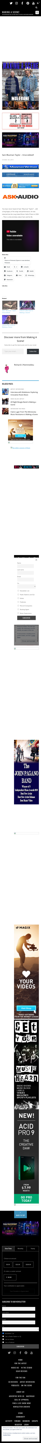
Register (18, 1424)
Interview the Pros (18, 409)
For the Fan (20, 1377)
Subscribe (33, 351)
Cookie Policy (7, 1435)
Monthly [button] (20, 1248)
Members (26, 1421)
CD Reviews (13, 1382)
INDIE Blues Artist (17, 399)
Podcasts (15, 1385)
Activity (8, 1421)
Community (20, 1416)
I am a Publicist (9, 1342)
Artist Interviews (17, 389)
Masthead (30, 1396)
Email (4, 1319)
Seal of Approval (21, 1399)
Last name (5, 1312)
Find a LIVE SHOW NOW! (21, 1403)
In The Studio (26, 1367)
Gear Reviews (21, 1371)
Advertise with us (16, 1396)
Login (26, 1424)
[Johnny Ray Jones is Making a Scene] (10, 319)
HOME (20, 1359)
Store (20, 1413)
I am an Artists (9, 1339)
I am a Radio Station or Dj (12, 1336)
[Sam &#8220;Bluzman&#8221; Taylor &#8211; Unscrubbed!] (10, 305)
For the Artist (20, 1363)
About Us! (20, 1391)
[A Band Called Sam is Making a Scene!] (27, 305)
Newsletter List (9, 1333)
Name (4, 1306)
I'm (3, 1326)
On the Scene (26, 1385)
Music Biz (15, 1367)
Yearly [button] (33, 1248)
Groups (35, 1421)
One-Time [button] (8, 1248)
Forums (17, 1421)
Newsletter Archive (21, 1406)
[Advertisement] (20, 38)
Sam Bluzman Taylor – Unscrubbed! (18, 155)
